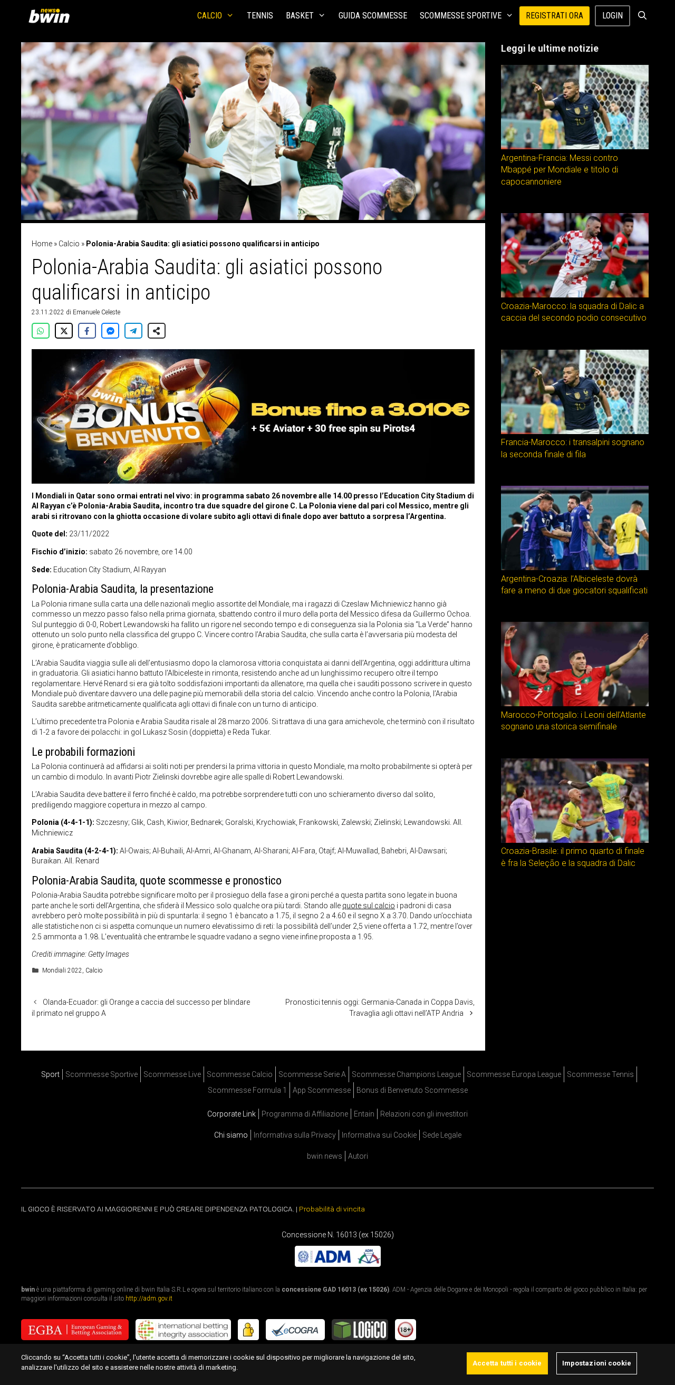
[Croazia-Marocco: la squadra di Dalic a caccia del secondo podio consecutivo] (575, 295)
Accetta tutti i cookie (507, 1363)
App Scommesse (322, 1090)
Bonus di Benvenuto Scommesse (412, 1090)
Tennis (260, 16)
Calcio (209, 16)
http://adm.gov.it (149, 1298)
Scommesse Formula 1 (247, 1090)
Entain (364, 1114)
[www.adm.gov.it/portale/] (338, 1263)
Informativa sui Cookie (379, 1135)
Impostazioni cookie (596, 1363)
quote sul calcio (368, 905)
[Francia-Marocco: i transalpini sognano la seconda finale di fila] (575, 431)
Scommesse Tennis (600, 1074)
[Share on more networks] (157, 331)
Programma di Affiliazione (305, 1114)
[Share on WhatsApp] (41, 331)
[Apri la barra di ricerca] (642, 16)
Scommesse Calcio (240, 1074)
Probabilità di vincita (332, 1209)
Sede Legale (441, 1135)
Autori (358, 1156)
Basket (300, 16)
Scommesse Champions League (406, 1074)
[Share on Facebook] (87, 331)
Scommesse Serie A (312, 1074)
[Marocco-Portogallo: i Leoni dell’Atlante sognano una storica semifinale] (575, 703)
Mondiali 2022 (62, 970)
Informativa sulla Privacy (295, 1135)
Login (612, 16)
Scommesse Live (172, 1074)
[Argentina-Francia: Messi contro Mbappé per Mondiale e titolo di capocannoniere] (575, 146)
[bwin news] (51, 16)
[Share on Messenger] (110, 331)
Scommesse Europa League (514, 1074)
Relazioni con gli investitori (424, 1114)
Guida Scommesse (373, 16)
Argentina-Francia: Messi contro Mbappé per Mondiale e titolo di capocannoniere (559, 170)
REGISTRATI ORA (554, 16)
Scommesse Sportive (461, 16)
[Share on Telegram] (133, 331)
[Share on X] (64, 331)
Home (42, 243)
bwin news (324, 1156)
